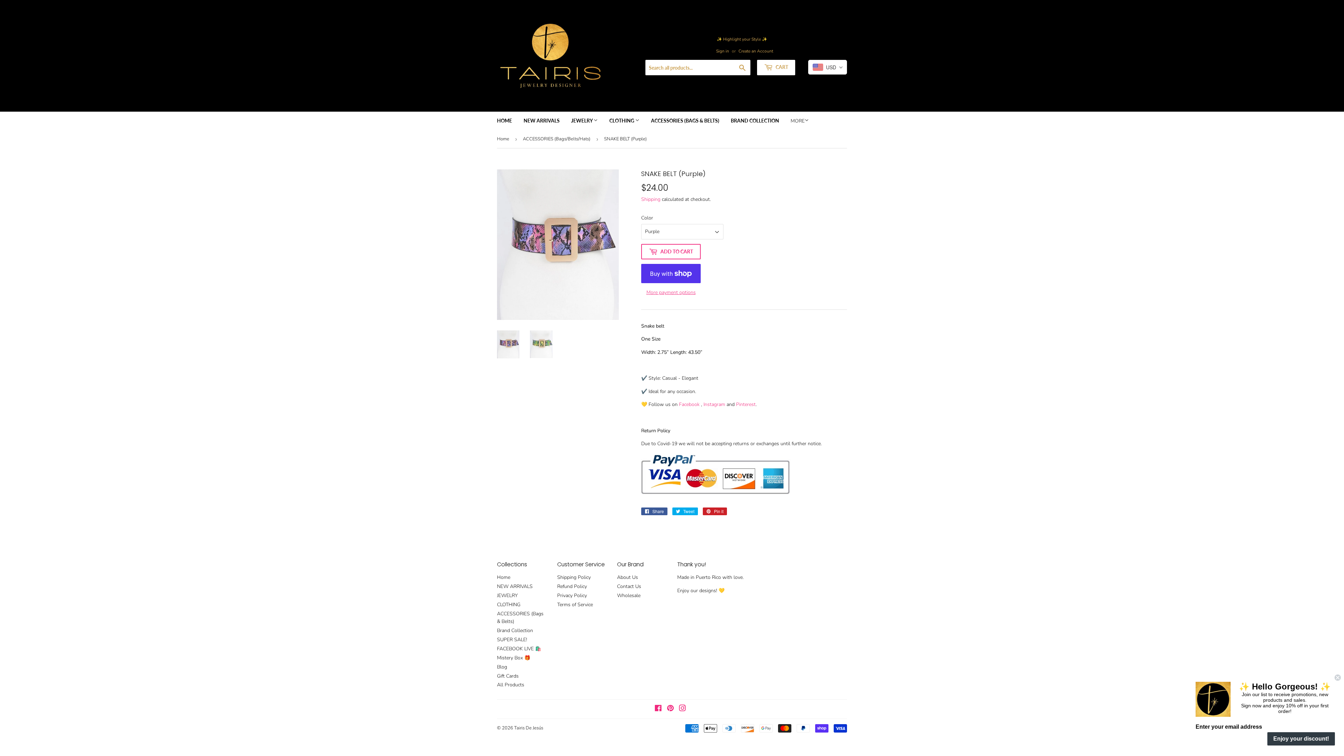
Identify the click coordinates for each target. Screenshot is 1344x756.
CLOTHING (622, 121)
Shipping (650, 199)
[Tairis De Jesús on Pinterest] (670, 709)
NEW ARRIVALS (542, 121)
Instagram (714, 404)
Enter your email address (1229, 727)
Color (647, 218)
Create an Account (755, 51)
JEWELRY (582, 121)
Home (504, 121)
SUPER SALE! (512, 639)
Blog (502, 667)
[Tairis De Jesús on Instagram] (682, 709)
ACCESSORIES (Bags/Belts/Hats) (556, 139)
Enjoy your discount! (1301, 739)
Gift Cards (508, 676)
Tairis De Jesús (528, 728)
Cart (781, 67)
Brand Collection (755, 121)
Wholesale (628, 595)
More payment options (671, 292)
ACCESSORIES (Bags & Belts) (685, 121)
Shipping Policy (574, 577)
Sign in (722, 51)
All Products (510, 684)
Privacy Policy (572, 595)
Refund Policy (572, 586)
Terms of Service (575, 604)
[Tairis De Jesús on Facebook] (658, 709)
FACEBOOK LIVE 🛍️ (519, 648)
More (798, 121)
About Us (627, 577)
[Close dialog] (1337, 677)
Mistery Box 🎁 (513, 657)
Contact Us (629, 586)
